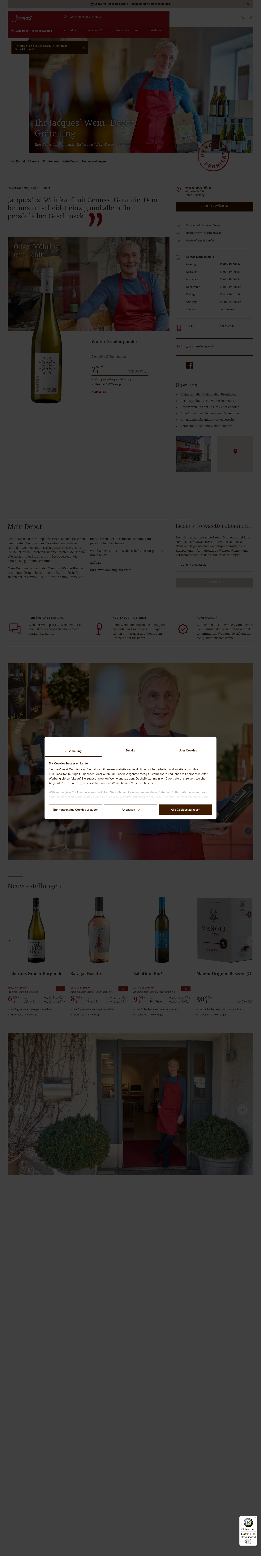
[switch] (248, 1541)
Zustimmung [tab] (73, 751)
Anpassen (128, 809)
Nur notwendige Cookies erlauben (75, 809)
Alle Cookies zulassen (185, 809)
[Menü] (255, 1518)
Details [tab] (130, 750)
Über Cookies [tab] (188, 750)
